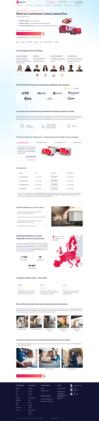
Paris (17, 405)
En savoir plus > (70, 62)
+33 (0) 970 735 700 (61, 388)
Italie (29, 400)
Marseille (18, 397)
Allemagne (30, 388)
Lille (17, 393)
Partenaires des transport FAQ (47, 401)
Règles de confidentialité (32, 418)
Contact (17, 418)
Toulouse (18, 409)
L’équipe (42, 388)
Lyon (17, 395)
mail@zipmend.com (79, 3)
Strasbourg (18, 407)
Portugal (30, 407)
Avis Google (76, 88)
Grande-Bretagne (31, 397)
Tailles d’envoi (30, 42)
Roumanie (30, 412)
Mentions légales (40, 418)
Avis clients (56, 42)
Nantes (17, 402)
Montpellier (18, 400)
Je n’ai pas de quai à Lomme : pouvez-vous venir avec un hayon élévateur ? (31, 217)
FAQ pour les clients (45, 390)
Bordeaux (18, 388)
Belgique (30, 390)
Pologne (30, 405)
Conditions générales (23, 418)
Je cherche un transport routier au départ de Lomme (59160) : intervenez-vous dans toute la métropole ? (29, 212)
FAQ (41, 42)
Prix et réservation (50, 2)
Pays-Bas (30, 402)
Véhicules (36, 42)
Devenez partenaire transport (46, 399)
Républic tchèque (31, 409)
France (29, 395)
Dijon (17, 390)
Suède (29, 414)
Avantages (23, 42)
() (79, 1)
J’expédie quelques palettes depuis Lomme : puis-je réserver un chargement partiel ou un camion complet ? (29, 221)
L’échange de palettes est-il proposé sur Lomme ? (26, 225)
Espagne (30, 393)
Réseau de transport (48, 42)
